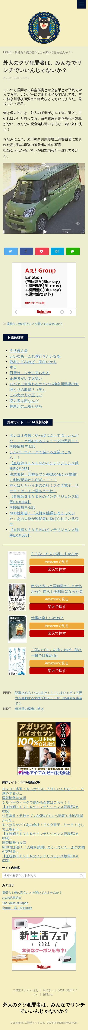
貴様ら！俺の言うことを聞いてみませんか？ (35, 323)
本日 (13, 367)
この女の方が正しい (26, 395)
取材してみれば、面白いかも (33, 362)
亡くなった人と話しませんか (54, 554)
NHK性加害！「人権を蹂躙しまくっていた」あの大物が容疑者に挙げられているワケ (44, 518)
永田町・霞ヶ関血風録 (17, 908)
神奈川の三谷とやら (26, 406)
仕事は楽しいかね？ (47, 618)
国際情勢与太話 (22, 447)
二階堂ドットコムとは (26, 990)
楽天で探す (57, 569)
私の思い (48, 990)
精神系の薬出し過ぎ (29, 708)
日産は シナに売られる (30, 373)
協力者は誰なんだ (24, 401)
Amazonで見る (57, 562)
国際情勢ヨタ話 (22, 508)
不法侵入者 (19, 351)
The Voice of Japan (15, 903)
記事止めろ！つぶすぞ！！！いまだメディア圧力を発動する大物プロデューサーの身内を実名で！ (48, 698)
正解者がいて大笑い (26, 378)
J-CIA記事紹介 (12, 897)
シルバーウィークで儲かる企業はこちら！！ (36, 802)
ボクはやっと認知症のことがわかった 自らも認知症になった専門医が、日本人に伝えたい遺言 (57, 591)
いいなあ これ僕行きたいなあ (35, 356)
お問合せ (48, 994)
